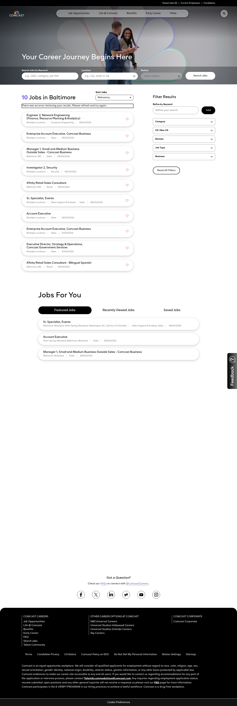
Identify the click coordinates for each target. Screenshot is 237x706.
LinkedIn (111, 595)
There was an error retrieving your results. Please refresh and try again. (64, 105)
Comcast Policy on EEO (95, 654)
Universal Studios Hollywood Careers (112, 625)
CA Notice (70, 654)
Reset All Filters (166, 170)
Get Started (191, 555)
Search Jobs (200, 76)
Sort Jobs (101, 92)
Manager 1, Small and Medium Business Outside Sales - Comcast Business (92, 352)
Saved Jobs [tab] (172, 310)
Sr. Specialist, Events (57, 322)
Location (86, 71)
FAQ (26, 637)
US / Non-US (161, 130)
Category (160, 122)
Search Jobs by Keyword (35, 71)
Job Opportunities (79, 13)
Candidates (209, 3)
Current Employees (190, 3)
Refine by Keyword (163, 104)
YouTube (141, 595)
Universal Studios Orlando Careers (111, 629)
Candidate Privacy (48, 654)
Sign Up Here (190, 516)
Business (160, 156)
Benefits (132, 13)
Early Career (153, 13)
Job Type (160, 148)
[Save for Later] (127, 119)
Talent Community (34, 645)
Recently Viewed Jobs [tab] (118, 310)
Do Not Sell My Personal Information (135, 654)
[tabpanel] (118, 338)
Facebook (81, 595)
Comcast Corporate (185, 621)
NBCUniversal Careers (103, 621)
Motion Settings (171, 654)
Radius (144, 71)
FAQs (173, 13)
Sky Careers (97, 633)
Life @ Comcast (108, 13)
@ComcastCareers (137, 583)
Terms (28, 654)
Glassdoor (126, 595)
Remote (159, 139)
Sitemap (191, 654)
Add (208, 110)
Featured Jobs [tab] (64, 310)
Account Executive (55, 337)
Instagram (156, 595)
